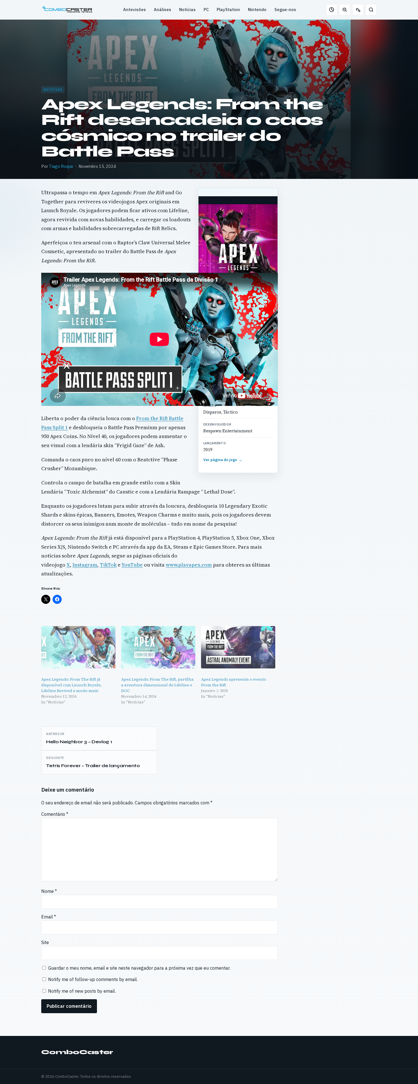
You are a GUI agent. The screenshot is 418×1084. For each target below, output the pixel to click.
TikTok (108, 564)
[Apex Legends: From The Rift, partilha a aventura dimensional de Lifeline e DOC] (158, 647)
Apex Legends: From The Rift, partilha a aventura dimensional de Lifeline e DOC (157, 684)
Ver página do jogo (223, 459)
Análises (162, 9)
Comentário (54, 814)
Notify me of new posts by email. (82, 991)
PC (206, 9)
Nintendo (257, 9)
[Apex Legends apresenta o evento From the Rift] (238, 647)
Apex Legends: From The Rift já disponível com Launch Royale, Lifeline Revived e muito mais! (71, 684)
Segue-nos (285, 9)
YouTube (132, 564)
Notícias (187, 9)
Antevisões (134, 9)
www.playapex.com (189, 564)
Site (45, 942)
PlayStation (228, 9)
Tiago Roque (61, 166)
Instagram (85, 564)
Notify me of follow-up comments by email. (93, 979)
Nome (49, 891)
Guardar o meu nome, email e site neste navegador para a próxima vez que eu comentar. (139, 968)
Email (48, 917)
